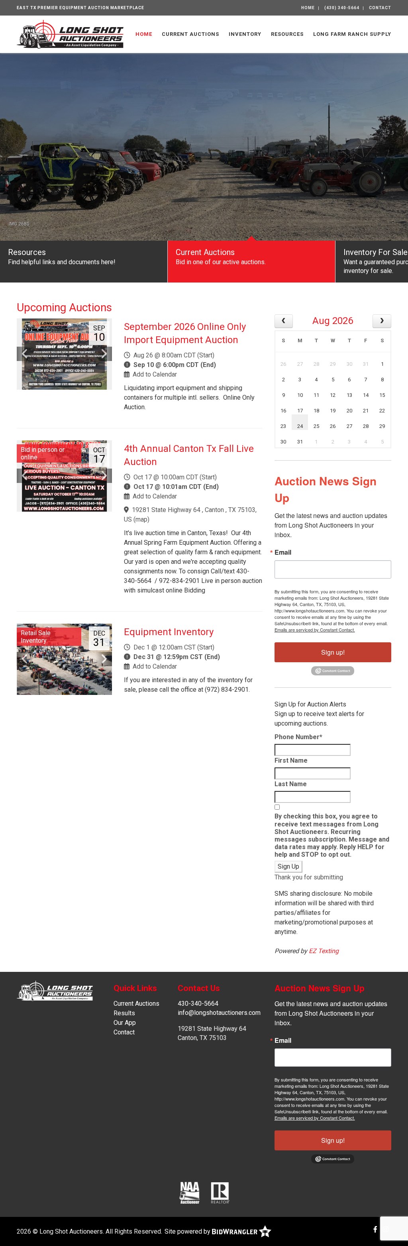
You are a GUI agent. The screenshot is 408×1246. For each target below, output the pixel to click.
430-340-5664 (198, 1003)
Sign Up (288, 866)
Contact (380, 8)
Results (124, 1013)
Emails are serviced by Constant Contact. (315, 629)
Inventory (245, 34)
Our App (125, 1022)
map (141, 519)
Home (308, 8)
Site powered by (188, 1231)
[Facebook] (375, 1229)
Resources (287, 34)
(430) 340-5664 (341, 8)
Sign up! (333, 652)
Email (283, 552)
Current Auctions (190, 34)
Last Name (291, 784)
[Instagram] (385, 1229)
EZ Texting (324, 951)
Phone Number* (298, 737)
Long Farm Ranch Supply (352, 34)
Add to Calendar (155, 374)
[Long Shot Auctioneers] (70, 33)
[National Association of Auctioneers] (189, 1192)
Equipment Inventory (169, 632)
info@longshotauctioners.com (219, 1012)
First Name (291, 760)
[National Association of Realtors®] (220, 1192)
